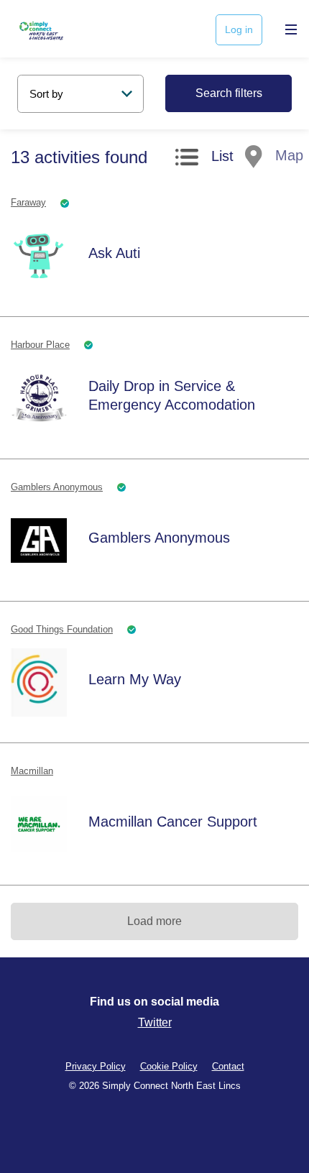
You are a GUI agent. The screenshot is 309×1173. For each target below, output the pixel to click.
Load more (154, 921)
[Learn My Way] (39, 682)
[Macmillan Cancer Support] (39, 824)
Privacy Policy (95, 1066)
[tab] (204, 159)
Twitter (155, 1022)
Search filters (228, 93)
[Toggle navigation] (287, 29)
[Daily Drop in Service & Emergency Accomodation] (39, 398)
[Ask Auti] (39, 256)
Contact (228, 1066)
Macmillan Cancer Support (172, 821)
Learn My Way (134, 679)
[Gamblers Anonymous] (39, 540)
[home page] (59, 28)
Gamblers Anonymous (159, 538)
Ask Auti (114, 253)
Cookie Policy (169, 1066)
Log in (239, 29)
